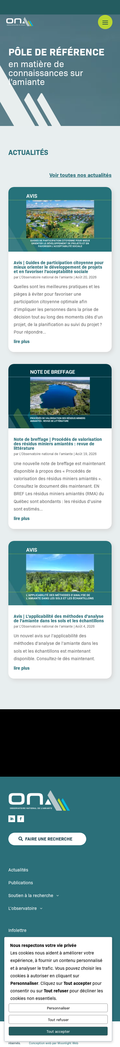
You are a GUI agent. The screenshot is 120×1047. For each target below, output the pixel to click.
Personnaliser (58, 1007)
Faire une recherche (48, 838)
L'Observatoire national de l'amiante (46, 277)
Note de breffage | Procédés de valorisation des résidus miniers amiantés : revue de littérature (58, 443)
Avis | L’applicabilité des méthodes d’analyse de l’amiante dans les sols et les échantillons (59, 618)
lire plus (22, 341)
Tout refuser (58, 1019)
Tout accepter (58, 1031)
